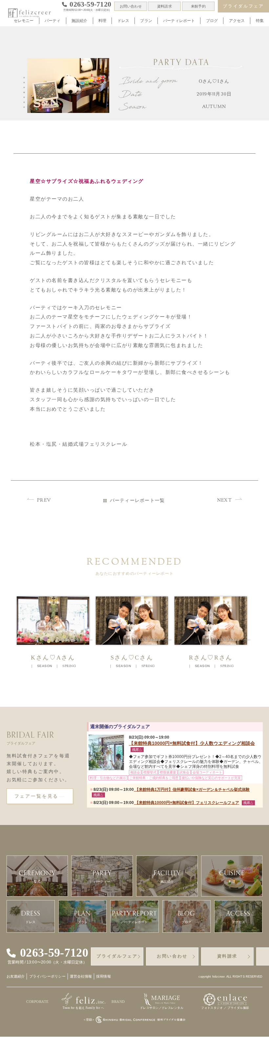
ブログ (212, 20)
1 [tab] (25, 77)
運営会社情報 (81, 976)
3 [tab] (25, 87)
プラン (146, 20)
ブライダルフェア (243, 6)
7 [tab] (25, 107)
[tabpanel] (69, 87)
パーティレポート (179, 20)
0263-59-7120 (54, 953)
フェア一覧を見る (36, 796)
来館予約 (198, 6)
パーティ (53, 20)
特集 (260, 20)
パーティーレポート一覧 (137, 500)
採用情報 (103, 976)
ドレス (123, 20)
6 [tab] (25, 102)
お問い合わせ (131, 6)
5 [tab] (25, 97)
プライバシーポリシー (47, 976)
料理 (102, 20)
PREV (44, 500)
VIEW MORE (75, 639)
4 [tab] (25, 92)
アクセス (237, 20)
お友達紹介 (16, 976)
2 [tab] (25, 82)
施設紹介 (80, 20)
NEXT (224, 500)
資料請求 (164, 6)
